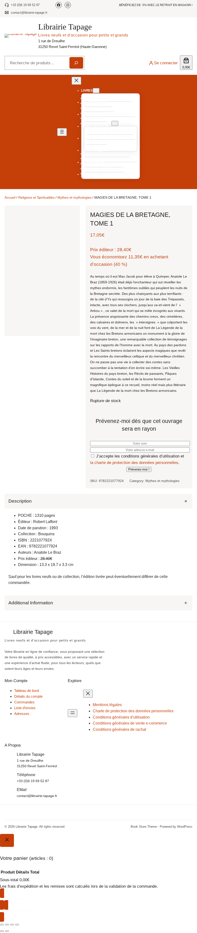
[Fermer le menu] (76, 81)
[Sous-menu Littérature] (114, 123)
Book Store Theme (144, 826)
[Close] (7, 840)
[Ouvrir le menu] (62, 132)
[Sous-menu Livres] (96, 90)
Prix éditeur (101, 249)
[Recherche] (76, 63)
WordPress (184, 826)
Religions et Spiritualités (36, 197)
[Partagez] (12, 924)
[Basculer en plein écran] (7, 924)
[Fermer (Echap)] (17, 924)
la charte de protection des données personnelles (134, 462)
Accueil (10, 197)
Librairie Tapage (65, 26)
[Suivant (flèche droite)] (7, 931)
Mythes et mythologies (74, 197)
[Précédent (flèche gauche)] (2, 931)
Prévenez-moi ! (138, 469)
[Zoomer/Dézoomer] (2, 924)
